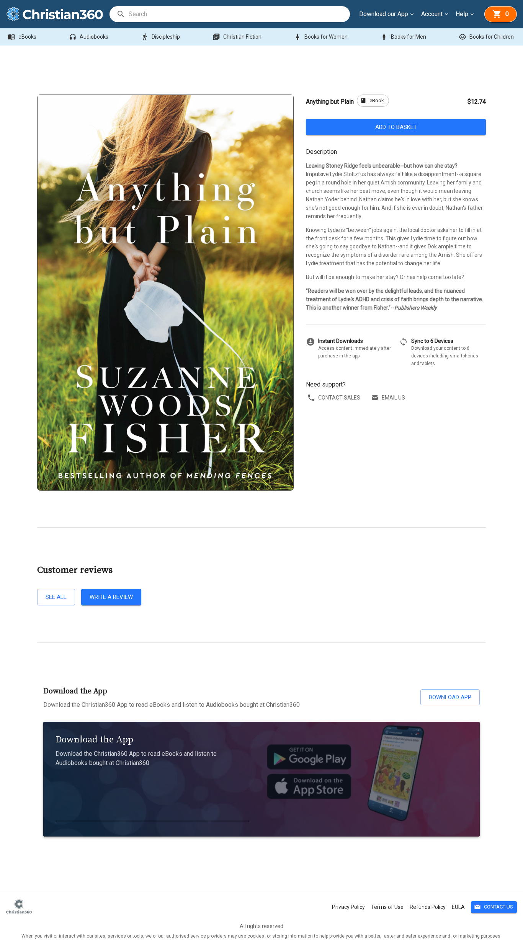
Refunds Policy (428, 907)
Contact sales (339, 398)
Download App (450, 697)
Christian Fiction (237, 37)
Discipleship (160, 37)
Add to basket (396, 127)
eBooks (22, 37)
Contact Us (493, 907)
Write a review (111, 597)
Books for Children (486, 37)
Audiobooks (88, 37)
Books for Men (403, 37)
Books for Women (321, 37)
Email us (393, 398)
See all (56, 597)
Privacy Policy (348, 907)
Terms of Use (387, 907)
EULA (458, 907)
